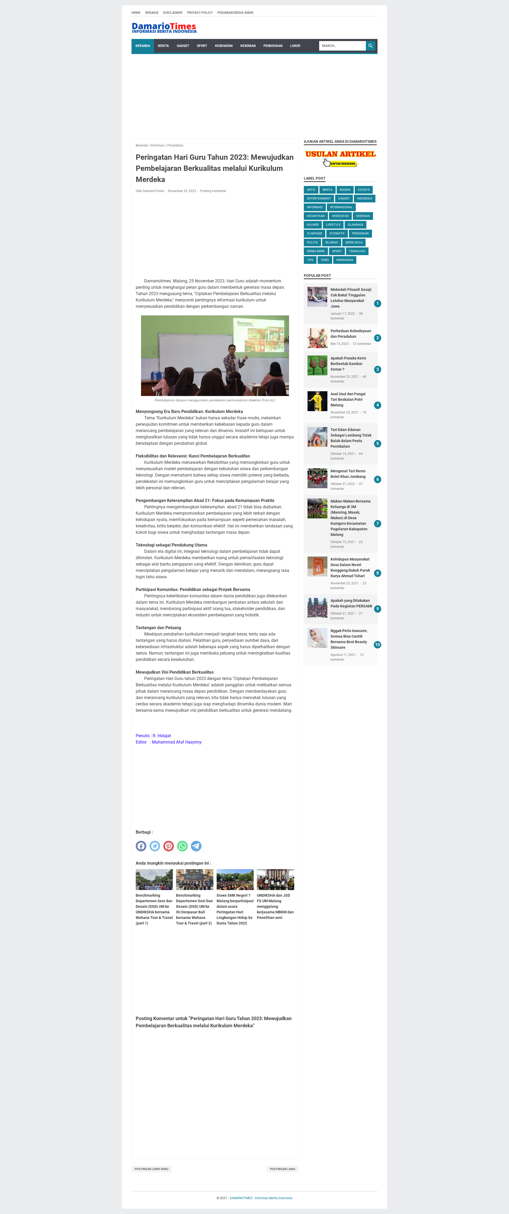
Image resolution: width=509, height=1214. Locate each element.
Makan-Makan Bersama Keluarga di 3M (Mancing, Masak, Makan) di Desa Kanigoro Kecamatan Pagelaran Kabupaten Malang (351, 518)
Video (325, 260)
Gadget (183, 46)
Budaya (345, 190)
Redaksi (152, 13)
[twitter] (155, 846)
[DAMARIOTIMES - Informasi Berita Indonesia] (164, 28)
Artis (311, 190)
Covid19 (364, 190)
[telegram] (196, 846)
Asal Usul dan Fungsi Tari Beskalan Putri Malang (348, 399)
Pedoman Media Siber (235, 13)
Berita (163, 46)
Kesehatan (223, 46)
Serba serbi (316, 251)
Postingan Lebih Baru (151, 1169)
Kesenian (248, 46)
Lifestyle (333, 224)
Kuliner (313, 224)
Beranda (142, 46)
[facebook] (141, 846)
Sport (202, 46)
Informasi (315, 207)
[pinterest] (168, 846)
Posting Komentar (213, 191)
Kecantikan (316, 216)
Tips (310, 260)
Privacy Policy (200, 13)
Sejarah (331, 242)
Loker (295, 46)
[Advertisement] (254, 94)
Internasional (341, 207)
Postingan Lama (282, 1169)
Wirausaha (344, 260)
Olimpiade (314, 233)
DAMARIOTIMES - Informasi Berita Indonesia (261, 1198)
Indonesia (364, 198)
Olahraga (355, 224)
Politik (312, 242)
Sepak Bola (353, 242)
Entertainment (319, 198)
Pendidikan (273, 46)
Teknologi (357, 251)
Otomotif (337, 233)
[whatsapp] (182, 846)
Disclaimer (172, 13)
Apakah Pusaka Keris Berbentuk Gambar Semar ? (348, 363)
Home (136, 13)
